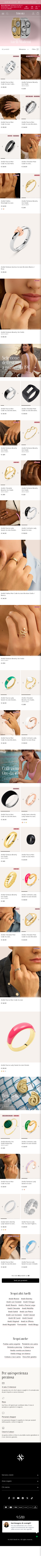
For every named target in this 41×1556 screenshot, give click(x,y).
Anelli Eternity (26, 1299)
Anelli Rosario (11, 1305)
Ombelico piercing (14, 1347)
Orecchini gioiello (29, 1357)
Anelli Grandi (27, 1318)
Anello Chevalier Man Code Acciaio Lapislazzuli (29, 163)
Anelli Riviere (14, 1299)
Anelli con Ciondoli (14, 1302)
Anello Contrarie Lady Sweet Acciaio (29, 529)
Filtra (34, 49)
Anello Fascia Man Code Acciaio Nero (7, 162)
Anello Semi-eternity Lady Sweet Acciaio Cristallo (8, 1223)
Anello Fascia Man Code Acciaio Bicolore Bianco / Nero (29, 123)
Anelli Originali (13, 1321)
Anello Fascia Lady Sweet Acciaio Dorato (15, 1065)
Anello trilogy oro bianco (20, 1354)
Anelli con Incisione (14, 1315)
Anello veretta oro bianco (20, 1350)
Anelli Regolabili (9, 1324)
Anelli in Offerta (27, 1321)
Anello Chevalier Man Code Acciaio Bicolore (29, 936)
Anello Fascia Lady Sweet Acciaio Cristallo (29, 1263)
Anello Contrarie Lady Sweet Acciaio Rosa (29, 739)
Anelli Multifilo (27, 1308)
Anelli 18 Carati (14, 1318)
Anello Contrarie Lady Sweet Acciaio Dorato (29, 896)
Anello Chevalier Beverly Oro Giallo (7, 489)
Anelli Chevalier (14, 1308)
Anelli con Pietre (26, 1312)
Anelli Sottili (13, 1312)
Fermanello (22, 1324)
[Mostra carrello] (38, 13)
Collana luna (29, 1347)
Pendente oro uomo (30, 1344)
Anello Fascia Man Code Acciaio (7, 123)
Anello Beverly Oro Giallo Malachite (7, 1142)
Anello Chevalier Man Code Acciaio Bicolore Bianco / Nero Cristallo (29, 410)
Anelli (14, 19)
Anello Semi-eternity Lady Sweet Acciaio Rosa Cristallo (29, 815)
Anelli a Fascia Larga (27, 1305)
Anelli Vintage (29, 1302)
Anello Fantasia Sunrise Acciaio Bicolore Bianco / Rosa (18, 268)
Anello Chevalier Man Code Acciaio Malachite (8, 936)
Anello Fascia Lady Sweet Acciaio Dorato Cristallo (8, 529)
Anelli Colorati (29, 1315)
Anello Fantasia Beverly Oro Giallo (30, 83)
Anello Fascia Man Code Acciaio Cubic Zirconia (7, 83)
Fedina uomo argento (11, 1344)
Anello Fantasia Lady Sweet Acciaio (29, 1182)
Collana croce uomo (13, 1357)
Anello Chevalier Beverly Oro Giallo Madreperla (28, 699)
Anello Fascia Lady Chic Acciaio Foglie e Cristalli (29, 1223)
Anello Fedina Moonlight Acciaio (7, 202)
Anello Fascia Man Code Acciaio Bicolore (8, 1263)
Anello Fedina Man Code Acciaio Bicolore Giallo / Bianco (18, 594)
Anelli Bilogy (33, 1324)
